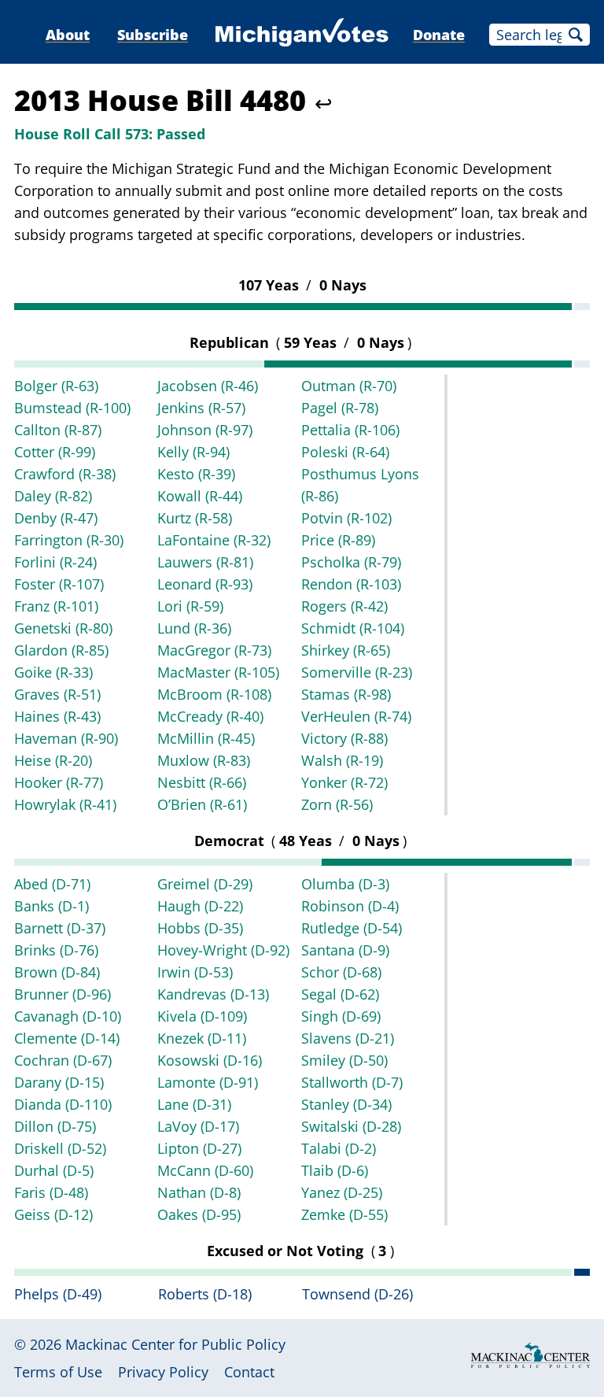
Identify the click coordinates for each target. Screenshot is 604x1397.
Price (338, 539)
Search (576, 35)
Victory (344, 738)
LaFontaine (214, 539)
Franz (56, 606)
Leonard (204, 584)
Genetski (63, 628)
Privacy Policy (163, 1371)
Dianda (63, 1104)
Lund (194, 628)
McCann (205, 1170)
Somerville (356, 672)
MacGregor (214, 650)
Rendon (351, 584)
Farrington (68, 539)
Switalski (351, 1126)
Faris (51, 1192)
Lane (194, 1104)
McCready (210, 716)
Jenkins (201, 407)
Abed (52, 883)
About (68, 34)
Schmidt (352, 628)
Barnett (59, 927)
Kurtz (194, 517)
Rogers (344, 606)
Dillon (55, 1126)
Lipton (199, 1148)
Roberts (205, 1293)
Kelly (193, 451)
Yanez (341, 1192)
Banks (51, 905)
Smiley (344, 1060)
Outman (348, 385)
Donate (439, 34)
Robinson (350, 905)
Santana (345, 950)
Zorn (337, 804)
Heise (53, 760)
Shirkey (345, 650)
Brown (57, 972)
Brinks (56, 950)
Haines (57, 716)
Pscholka (351, 562)
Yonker (344, 782)
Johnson (204, 429)
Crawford (65, 473)
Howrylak (65, 804)
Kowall (199, 495)
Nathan (199, 1192)
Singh (341, 1016)
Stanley (346, 1104)
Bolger (56, 385)
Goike (53, 672)
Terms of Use (58, 1371)
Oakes (199, 1214)
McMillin (206, 738)
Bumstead (72, 407)
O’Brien (202, 804)
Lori (190, 606)
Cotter (54, 451)
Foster (59, 584)
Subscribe (152, 34)
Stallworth (352, 1082)
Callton (57, 429)
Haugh (200, 905)
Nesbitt (201, 782)
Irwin (195, 972)
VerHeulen (356, 716)
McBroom (214, 694)
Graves (57, 694)
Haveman (66, 738)
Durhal (54, 1170)
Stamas (346, 694)
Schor (341, 972)
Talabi (338, 1148)
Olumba (345, 883)
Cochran (63, 1060)
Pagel (339, 407)
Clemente (67, 1038)
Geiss (53, 1214)
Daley (53, 495)
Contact (249, 1371)
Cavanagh (67, 1016)
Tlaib (334, 1170)
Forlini (55, 562)
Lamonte (207, 1082)
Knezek (201, 1038)
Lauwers (205, 562)
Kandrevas (213, 994)
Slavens (347, 1038)
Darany (59, 1082)
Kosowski (209, 1060)
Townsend (357, 1293)
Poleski (345, 451)
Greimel (204, 883)
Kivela (202, 1016)
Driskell (60, 1148)
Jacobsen (207, 385)
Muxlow (203, 760)
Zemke (344, 1214)
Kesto (196, 473)
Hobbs (200, 927)
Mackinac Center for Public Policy (175, 1344)
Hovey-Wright (223, 950)
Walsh (342, 760)
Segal (340, 994)
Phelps (57, 1293)
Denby (56, 517)
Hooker (58, 782)
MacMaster (218, 672)
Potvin (346, 517)
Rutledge (351, 927)
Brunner (62, 994)
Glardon (61, 650)
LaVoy (198, 1126)
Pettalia (350, 429)
